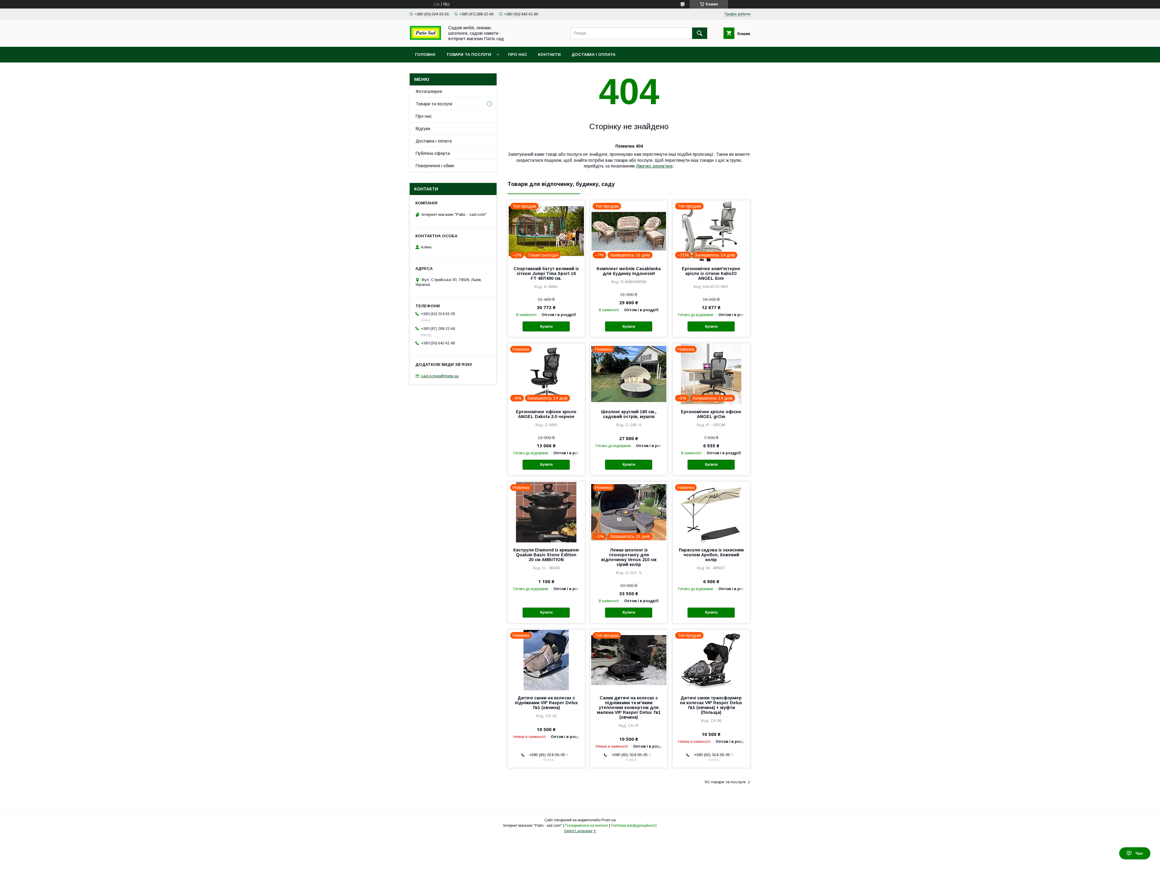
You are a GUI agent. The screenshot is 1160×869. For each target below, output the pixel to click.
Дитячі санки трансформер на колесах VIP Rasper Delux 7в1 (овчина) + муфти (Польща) (711, 705)
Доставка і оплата (593, 54)
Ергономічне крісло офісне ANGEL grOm (711, 414)
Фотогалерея (429, 91)
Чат (1139, 853)
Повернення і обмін (435, 165)
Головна (425, 54)
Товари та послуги (468, 54)
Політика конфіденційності (634, 825)
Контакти (549, 54)
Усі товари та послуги (725, 782)
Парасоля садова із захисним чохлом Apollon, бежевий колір (711, 555)
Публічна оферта (433, 153)
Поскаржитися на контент (586, 825)
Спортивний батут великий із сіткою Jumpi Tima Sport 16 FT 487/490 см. (546, 273)
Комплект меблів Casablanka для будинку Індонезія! (629, 271)
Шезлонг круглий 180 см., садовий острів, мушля (628, 414)
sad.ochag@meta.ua (440, 376)
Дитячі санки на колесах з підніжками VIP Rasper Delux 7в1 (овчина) (546, 702)
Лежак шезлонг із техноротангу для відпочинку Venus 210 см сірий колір (628, 557)
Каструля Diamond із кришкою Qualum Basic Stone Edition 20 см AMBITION (546, 555)
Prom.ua (608, 820)
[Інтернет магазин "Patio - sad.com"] (425, 38)
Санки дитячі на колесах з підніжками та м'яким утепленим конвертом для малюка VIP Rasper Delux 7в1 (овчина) (629, 707)
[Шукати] (699, 33)
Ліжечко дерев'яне (654, 166)
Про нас (517, 54)
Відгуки (423, 128)
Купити (546, 326)
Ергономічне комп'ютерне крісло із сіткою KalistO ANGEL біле (711, 273)
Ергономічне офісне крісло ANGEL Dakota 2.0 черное (546, 414)
